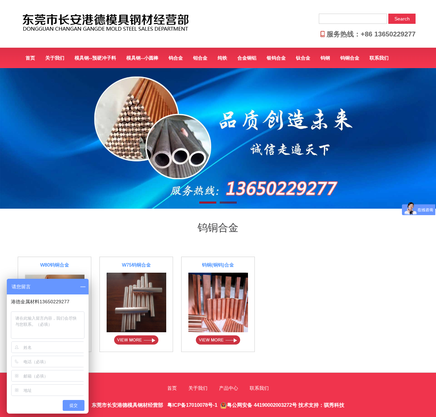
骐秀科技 (334, 405)
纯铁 (222, 58)
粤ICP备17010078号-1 (191, 405)
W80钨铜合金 (54, 265)
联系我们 (379, 58)
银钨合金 (276, 58)
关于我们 (54, 58)
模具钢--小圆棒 (142, 58)
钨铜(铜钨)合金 (218, 265)
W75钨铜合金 (136, 265)
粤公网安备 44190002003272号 (262, 405)
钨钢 (325, 58)
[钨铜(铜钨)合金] (218, 302)
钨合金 (176, 58)
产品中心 (228, 388)
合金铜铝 (246, 58)
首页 (30, 58)
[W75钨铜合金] (136, 302)
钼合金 (200, 58)
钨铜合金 (349, 58)
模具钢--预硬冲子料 (95, 58)
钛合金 (303, 58)
